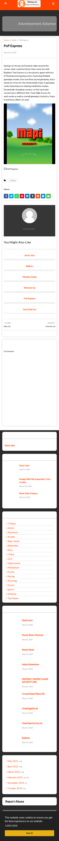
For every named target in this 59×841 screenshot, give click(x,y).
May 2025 (14, 761)
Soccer (11, 585)
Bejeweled (13, 545)
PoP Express (30, 298)
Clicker (14, 40)
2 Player (12, 523)
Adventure (13, 532)
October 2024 (16, 788)
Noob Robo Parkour (28, 493)
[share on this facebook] (6, 196)
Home (6, 40)
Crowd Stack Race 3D (33, 693)
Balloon (29, 266)
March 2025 (15, 772)
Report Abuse (14, 801)
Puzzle (11, 572)
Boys (10, 550)
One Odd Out (29, 309)
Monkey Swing (29, 276)
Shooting (12, 580)
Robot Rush (28, 649)
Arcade (11, 536)
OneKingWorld (30, 708)
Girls (10, 558)
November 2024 (17, 782)
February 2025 (18, 777)
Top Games (13, 598)
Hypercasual (14, 563)
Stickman (12, 593)
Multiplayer (13, 567)
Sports (11, 589)
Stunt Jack (29, 255)
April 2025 (15, 766)
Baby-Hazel (13, 541)
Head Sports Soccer (32, 723)
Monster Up (29, 287)
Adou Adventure (30, 664)
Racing (11, 576)
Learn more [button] (11, 825)
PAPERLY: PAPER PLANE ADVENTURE (35, 680)
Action (11, 528)
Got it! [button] (29, 833)
